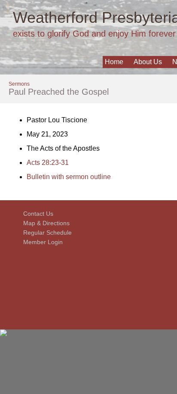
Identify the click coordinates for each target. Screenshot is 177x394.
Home (114, 61)
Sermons (19, 84)
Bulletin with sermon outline (69, 176)
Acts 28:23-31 (48, 162)
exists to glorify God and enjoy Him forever (94, 33)
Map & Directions (45, 223)
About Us (148, 61)
